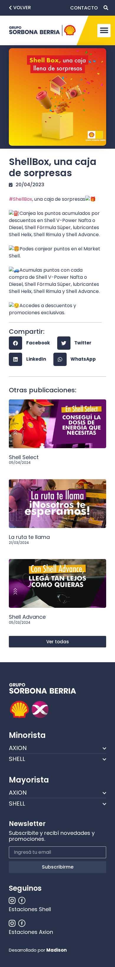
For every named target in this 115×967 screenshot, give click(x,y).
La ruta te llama (29, 537)
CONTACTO (84, 7)
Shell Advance (27, 617)
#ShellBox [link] (20, 199)
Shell (17, 759)
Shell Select (24, 457)
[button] (20, 7)
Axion (18, 748)
